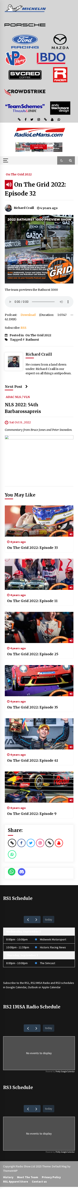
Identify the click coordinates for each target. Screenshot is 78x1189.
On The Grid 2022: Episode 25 (32, 654)
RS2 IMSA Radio (40, 983)
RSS (23, 328)
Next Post (13, 386)
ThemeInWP (10, 1171)
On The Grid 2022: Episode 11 (32, 601)
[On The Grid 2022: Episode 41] (39, 733)
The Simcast (47, 963)
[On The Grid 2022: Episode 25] (39, 627)
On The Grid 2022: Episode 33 (32, 548)
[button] (61, 160)
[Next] (36, 919)
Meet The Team (27, 1177)
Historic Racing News (53, 947)
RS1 (27, 983)
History (8, 1177)
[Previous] (28, 919)
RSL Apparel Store (15, 1181)
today (48, 919)
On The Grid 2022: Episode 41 (32, 760)
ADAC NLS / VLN (18, 396)
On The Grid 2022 (19, 174)
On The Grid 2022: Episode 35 (32, 707)
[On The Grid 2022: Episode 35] (39, 680)
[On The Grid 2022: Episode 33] (39, 521)
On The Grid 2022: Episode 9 (31, 814)
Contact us (39, 1181)
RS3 (58, 983)
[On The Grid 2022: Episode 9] (39, 787)
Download (28, 315)
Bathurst (32, 339)
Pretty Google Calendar (65, 1071)
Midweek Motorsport (53, 939)
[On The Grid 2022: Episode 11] (39, 574)
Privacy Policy (51, 1177)
